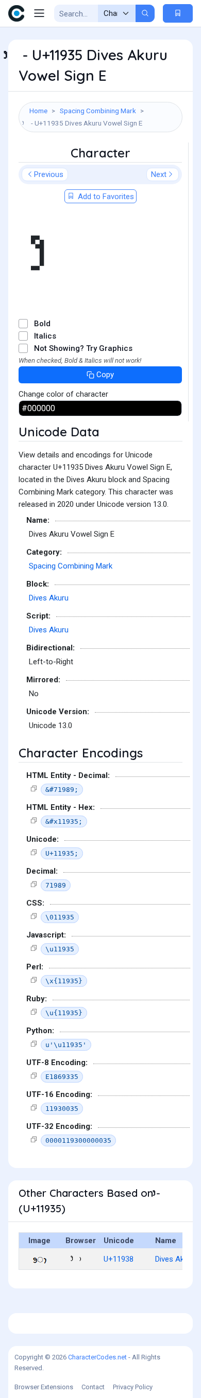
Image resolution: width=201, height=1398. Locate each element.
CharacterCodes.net (97, 1357)
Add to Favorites (105, 196)
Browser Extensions (43, 1387)
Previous (48, 174)
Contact (93, 1387)
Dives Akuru (49, 598)
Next (158, 174)
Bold (42, 323)
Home (38, 111)
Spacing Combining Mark (98, 111)
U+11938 (118, 1259)
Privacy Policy (133, 1387)
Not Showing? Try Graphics (83, 348)
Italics (45, 336)
